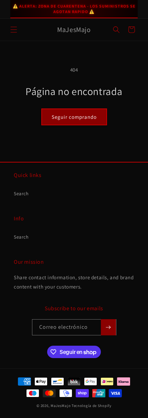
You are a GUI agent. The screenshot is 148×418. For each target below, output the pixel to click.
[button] (13, 29)
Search (21, 193)
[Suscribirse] (108, 327)
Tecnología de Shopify (92, 405)
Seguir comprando (74, 117)
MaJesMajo (61, 405)
